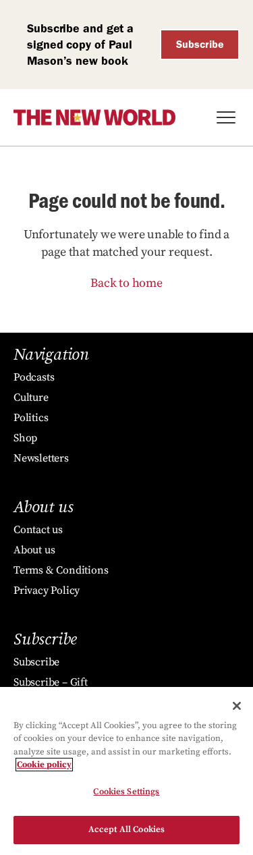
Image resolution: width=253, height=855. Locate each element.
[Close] (237, 706)
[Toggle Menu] (226, 117)
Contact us (38, 529)
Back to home (126, 283)
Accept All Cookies (126, 829)
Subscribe (200, 44)
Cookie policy (44, 764)
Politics (30, 417)
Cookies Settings (126, 791)
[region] (126, 771)
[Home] (94, 117)
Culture (31, 397)
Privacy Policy (46, 590)
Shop (25, 438)
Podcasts (33, 377)
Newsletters (41, 458)
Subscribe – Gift (50, 682)
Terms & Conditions (60, 570)
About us (34, 550)
